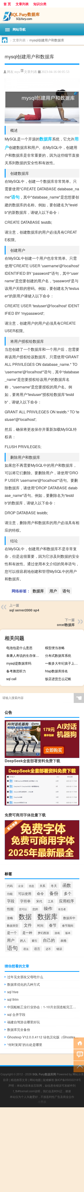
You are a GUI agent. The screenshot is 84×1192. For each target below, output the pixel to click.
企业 (20, 886)
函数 (67, 885)
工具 (50, 901)
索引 (34, 940)
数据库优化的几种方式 (23, 984)
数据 (25, 916)
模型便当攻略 (55, 647)
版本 (67, 933)
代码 (10, 886)
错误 (59, 949)
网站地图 (35, 1080)
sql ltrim (13, 999)
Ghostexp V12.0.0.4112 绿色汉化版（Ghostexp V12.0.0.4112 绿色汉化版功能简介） (43, 1037)
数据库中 (69, 918)
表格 (63, 940)
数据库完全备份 (18, 1029)
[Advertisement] (42, 1149)
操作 (48, 908)
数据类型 (12, 925)
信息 (31, 886)
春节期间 (67, 925)
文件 (28, 925)
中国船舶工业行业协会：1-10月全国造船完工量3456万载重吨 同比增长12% (43, 1007)
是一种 (27, 932)
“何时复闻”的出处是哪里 (24, 1044)
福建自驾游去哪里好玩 (23, 1022)
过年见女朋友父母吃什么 (25, 976)
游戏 (57, 933)
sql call (11, 678)
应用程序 (66, 901)
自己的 (49, 940)
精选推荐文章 (19, 1080)
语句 (15, 197)
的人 (23, 940)
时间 (40, 925)
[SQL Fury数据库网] (42, 16)
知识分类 (39, 3)
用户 (53, 591)
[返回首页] (79, 1042)
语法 (25, 949)
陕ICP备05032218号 (68, 1080)
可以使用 (24, 893)
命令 (40, 893)
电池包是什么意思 (19, 647)
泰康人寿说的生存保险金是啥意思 (25, 655)
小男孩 (42, 1102)
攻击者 (62, 909)
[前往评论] (79, 1054)
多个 (67, 893)
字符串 (25, 900)
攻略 (10, 918)
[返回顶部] (79, 1066)
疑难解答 (48, 1080)
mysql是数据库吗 (18, 663)
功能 (10, 894)
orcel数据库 (66, 624)
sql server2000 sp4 (24, 610)
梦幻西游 (43, 933)
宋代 (39, 901)
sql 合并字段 (16, 1014)
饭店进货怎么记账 (58, 678)
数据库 (45, 139)
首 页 (7, 3)
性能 (10, 908)
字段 (10, 900)
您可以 (23, 909)
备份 (53, 893)
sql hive (12, 991)
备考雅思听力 (16, 671)
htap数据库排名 (56, 671)
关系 (42, 886)
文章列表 (22, 3)
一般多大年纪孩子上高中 (63, 663)
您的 (35, 909)
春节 (52, 925)
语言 (37, 948)
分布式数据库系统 (58, 655)
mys (17, 72)
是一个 (12, 932)
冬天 (54, 885)
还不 (48, 949)
